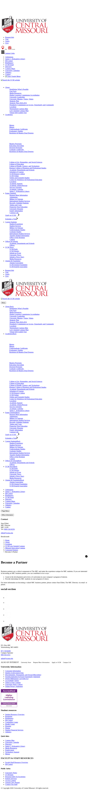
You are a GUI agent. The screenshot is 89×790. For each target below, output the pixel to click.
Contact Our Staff (11, 784)
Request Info (9, 37)
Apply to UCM (11, 215)
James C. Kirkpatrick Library (15, 59)
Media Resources (15, 93)
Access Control (10, 780)
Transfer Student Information (19, 236)
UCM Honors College (17, 174)
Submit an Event (15, 253)
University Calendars (12, 70)
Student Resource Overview (15, 714)
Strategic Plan (14, 101)
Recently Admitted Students (19, 203)
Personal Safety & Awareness (15, 777)
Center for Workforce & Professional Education (26, 180)
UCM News (9, 247)
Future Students (10, 193)
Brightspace (9, 63)
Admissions (9, 57)
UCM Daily (14, 249)
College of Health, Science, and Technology (24, 166)
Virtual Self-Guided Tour (18, 113)
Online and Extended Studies (20, 178)
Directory (8, 67)
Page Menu (5, 511)
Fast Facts (13, 91)
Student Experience (16, 224)
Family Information (16, 211)
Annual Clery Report (12, 782)
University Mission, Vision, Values (21, 99)
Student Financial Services (14, 730)
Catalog (8, 74)
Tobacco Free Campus (13, 682)
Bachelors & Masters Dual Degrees (21, 133)
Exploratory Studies (16, 131)
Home (7, 540)
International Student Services (20, 201)
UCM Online (14, 176)
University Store (26, 662)
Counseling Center (11, 722)
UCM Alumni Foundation (18, 265)
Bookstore (8, 716)
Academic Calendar (16, 189)
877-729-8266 (6, 651)
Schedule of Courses (17, 172)
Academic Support (16, 183)
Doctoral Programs (15, 148)
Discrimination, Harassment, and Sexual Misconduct (23, 675)
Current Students (11, 222)
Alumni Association (16, 263)
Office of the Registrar (17, 237)
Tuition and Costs (16, 205)
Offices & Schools (11, 241)
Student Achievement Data (14, 673)
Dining (7, 728)
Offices (12, 245)
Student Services (15, 226)
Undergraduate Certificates (18, 129)
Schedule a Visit (10, 219)
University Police (11, 773)
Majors (11, 125)
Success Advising (16, 187)
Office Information (7, 515)
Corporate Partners (11, 550)
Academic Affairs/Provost (18, 185)
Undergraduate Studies (17, 230)
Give (7, 43)
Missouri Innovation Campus (15, 548)
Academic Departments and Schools (22, 170)
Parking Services (11, 779)
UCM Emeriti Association (18, 267)
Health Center (10, 724)
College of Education (16, 164)
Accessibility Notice (12, 681)
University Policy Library (14, 684)
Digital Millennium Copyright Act (16, 679)
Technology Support (12, 752)
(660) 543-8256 (9, 529)
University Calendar (12, 742)
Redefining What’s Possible (19, 89)
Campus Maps (10, 69)
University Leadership (17, 97)
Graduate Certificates (16, 149)
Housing (8, 726)
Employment (9, 750)
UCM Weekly (14, 251)
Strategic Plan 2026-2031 (18, 103)
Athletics (8, 72)
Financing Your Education (18, 207)
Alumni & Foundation (12, 261)
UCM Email (9, 65)
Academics (9, 115)
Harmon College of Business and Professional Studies (27, 168)
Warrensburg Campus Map (19, 109)
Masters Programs (15, 144)
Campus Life (14, 213)
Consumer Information (13, 671)
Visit (6, 39)
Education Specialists (16, 146)
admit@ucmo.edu (7, 658)
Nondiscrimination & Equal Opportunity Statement (22, 677)
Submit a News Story (17, 257)
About (7, 87)
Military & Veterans (16, 199)
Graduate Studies (15, 232)
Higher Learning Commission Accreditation (25, 95)
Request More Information (19, 195)
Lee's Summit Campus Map (19, 111)
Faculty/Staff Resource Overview (16, 762)
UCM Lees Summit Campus (15, 546)
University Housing (16, 209)
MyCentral (9, 61)
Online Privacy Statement (14, 686)
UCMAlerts (9, 775)
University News (15, 255)
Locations (13, 107)
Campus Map (9, 740)
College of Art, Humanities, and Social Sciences (25, 162)
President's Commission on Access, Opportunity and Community (32, 105)
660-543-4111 (5, 655)
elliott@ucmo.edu (7, 533)
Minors (11, 127)
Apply (7, 41)
